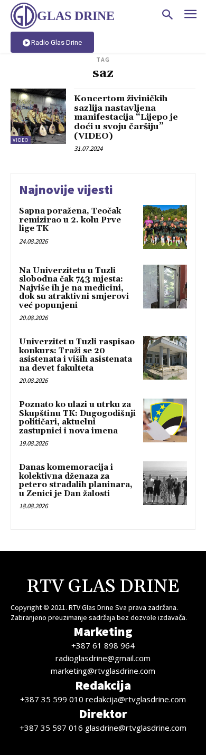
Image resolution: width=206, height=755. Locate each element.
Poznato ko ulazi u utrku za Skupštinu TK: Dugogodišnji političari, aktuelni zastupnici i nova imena (77, 418)
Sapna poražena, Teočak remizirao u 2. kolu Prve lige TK (70, 220)
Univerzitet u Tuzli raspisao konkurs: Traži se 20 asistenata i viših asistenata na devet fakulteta (77, 355)
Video (21, 140)
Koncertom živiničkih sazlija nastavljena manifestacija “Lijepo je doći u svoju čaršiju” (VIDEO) (126, 117)
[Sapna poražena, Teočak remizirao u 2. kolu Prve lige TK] (165, 227)
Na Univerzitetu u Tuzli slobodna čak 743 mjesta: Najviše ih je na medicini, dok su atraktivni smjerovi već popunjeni (74, 288)
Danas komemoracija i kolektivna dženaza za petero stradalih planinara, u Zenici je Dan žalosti (76, 480)
